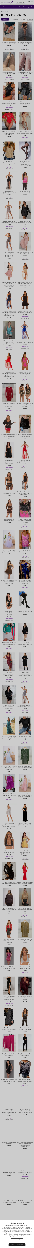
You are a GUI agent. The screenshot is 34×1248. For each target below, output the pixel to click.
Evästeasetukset (17, 1240)
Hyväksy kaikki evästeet (17, 1244)
